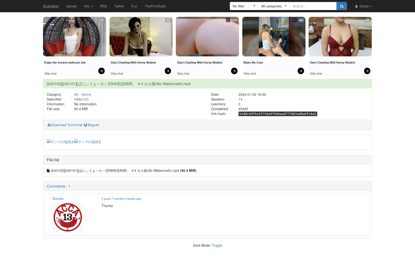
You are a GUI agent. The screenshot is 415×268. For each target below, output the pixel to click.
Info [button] (87, 6)
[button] (244, 6)
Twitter (119, 6)
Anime (86, 94)
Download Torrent (64, 124)
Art (76, 94)
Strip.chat (50, 73)
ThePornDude (155, 6)
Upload (71, 6)
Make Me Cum (253, 62)
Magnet (93, 124)
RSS (103, 6)
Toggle (217, 245)
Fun (134, 6)
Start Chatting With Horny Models (133, 62)
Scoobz (58, 198)
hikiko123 (81, 99)
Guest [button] (364, 6)
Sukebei (51, 6)
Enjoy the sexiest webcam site (65, 62)
